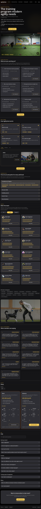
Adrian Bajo (3, 291)
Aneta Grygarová (10, 291)
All (3, 212)
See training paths (20, 114)
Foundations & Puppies (34, 101)
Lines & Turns (32, 86)
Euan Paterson (28, 291)
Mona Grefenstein (17, 293)
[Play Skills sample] (29, 157)
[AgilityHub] (3, 2)
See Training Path (15, 78)
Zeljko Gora (37, 293)
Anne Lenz (16, 291)
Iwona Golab (34, 291)
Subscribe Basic (13, 424)
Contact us (38, 507)
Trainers (10, 212)
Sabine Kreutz (24, 293)
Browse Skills (17, 159)
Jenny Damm (3, 293)
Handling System (13, 86)
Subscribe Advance (34, 424)
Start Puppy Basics (35, 109)
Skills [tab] (2, 147)
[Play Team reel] (20, 311)
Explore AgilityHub (12, 28)
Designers (16, 212)
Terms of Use (34, 507)
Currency (2, 386)
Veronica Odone (31, 293)
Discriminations (12, 101)
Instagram (11, 507)
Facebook (6, 507)
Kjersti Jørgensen (10, 293)
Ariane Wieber (22, 291)
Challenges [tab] (6, 147)
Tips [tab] (9, 147)
